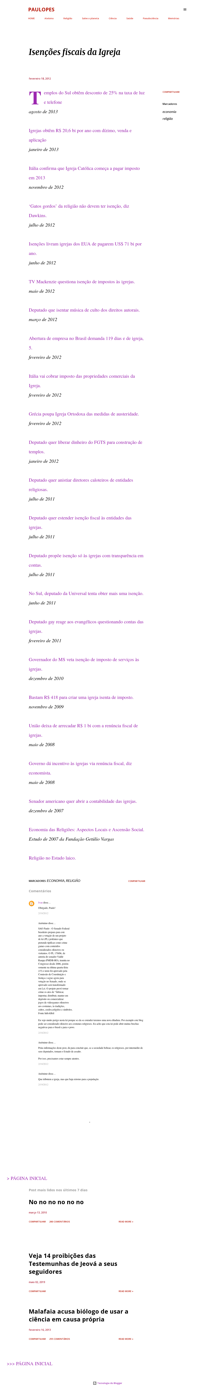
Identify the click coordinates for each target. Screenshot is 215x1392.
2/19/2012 (43, 1084)
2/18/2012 (43, 913)
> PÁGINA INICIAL (27, 1178)
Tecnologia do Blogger (109, 1383)
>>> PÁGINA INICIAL (29, 1363)
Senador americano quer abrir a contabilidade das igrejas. (83, 801)
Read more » (126, 1221)
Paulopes (41, 9)
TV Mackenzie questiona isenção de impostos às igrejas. (82, 281)
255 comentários (59, 1338)
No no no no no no (56, 1202)
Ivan (40, 902)
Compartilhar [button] (171, 91)
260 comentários (59, 1221)
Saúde (129, 18)
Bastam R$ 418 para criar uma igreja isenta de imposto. (81, 697)
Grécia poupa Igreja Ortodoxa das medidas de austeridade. (84, 413)
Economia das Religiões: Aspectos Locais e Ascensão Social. (86, 829)
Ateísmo (49, 18)
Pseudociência (150, 18)
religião (168, 118)
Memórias (173, 18)
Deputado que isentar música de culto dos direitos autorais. (84, 310)
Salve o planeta (90, 18)
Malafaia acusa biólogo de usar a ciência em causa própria (78, 1315)
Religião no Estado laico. (52, 857)
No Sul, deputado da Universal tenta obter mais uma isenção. (86, 593)
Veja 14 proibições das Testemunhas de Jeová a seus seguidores (73, 1263)
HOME (31, 18)
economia (169, 111)
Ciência (113, 18)
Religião (67, 18)
